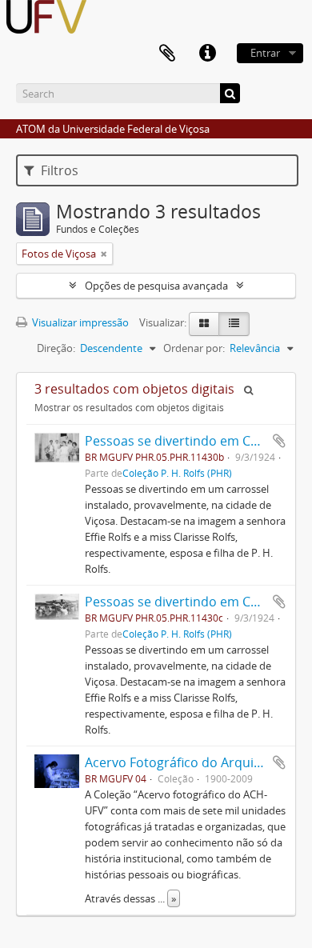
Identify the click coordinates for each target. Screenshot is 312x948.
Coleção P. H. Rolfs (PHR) (177, 472)
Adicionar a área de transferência (279, 441)
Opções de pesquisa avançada (156, 285)
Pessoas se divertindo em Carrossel (192, 441)
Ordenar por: (194, 348)
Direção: (56, 348)
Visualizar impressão (79, 322)
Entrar (265, 53)
